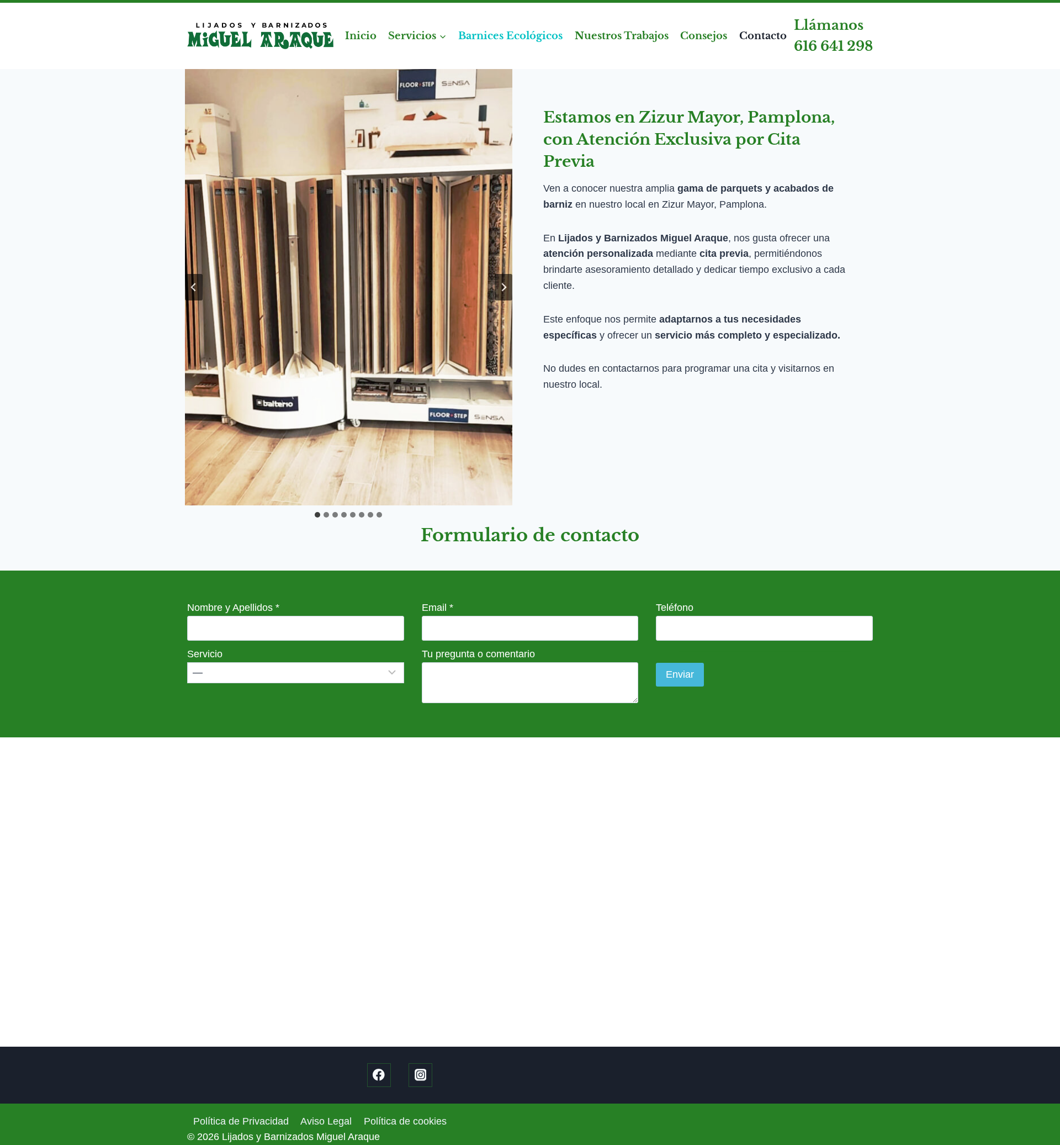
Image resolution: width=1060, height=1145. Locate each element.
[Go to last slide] (194, 287)
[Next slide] (503, 287)
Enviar (680, 674)
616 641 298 (833, 46)
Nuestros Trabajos (622, 36)
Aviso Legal (326, 1121)
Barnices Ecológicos (510, 36)
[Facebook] (379, 1075)
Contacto (763, 36)
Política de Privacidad (241, 1121)
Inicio (361, 36)
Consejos (703, 36)
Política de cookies (405, 1121)
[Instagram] (420, 1075)
